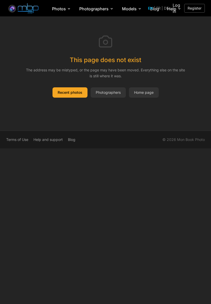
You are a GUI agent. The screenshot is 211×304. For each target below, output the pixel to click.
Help (171, 8)
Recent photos (70, 92)
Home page (144, 92)
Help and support (48, 139)
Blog (71, 139)
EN (150, 8)
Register (194, 8)
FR (158, 8)
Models (129, 8)
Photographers (94, 8)
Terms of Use (17, 139)
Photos (59, 8)
